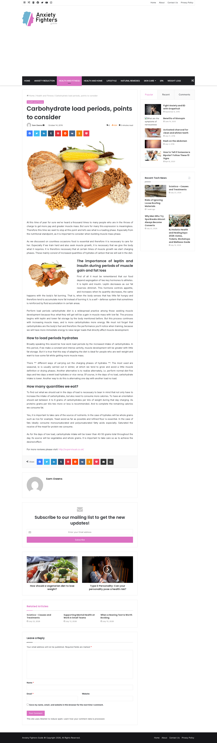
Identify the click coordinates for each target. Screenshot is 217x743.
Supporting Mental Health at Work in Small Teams (79, 616)
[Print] (111, 462)
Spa (161, 81)
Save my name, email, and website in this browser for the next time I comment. (66, 705)
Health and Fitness (69, 81)
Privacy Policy (187, 2)
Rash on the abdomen (175, 140)
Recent (166, 94)
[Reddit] (65, 133)
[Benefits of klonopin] (153, 121)
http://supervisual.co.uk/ (71, 449)
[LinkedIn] (44, 133)
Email (30, 694)
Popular (149, 94)
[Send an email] (43, 125)
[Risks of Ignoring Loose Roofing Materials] (155, 191)
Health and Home (93, 81)
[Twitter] (37, 133)
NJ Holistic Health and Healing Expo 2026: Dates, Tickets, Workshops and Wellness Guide (179, 236)
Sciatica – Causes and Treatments (39, 616)
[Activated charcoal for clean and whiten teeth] (153, 132)
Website (86, 694)
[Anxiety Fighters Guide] (39, 18)
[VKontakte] (72, 133)
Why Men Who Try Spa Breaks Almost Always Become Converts (155, 221)
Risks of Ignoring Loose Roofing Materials (154, 203)
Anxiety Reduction (44, 81)
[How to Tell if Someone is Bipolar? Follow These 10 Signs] (153, 156)
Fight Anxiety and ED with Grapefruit (174, 107)
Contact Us (173, 2)
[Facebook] (30, 133)
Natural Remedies (130, 81)
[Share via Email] (103, 462)
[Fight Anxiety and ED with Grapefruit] (153, 109)
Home (153, 2)
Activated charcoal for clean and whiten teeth (175, 131)
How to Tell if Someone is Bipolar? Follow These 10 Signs (176, 155)
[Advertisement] (108, 54)
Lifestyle (112, 81)
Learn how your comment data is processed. (84, 719)
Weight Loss (174, 81)
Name (30, 682)
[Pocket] (86, 133)
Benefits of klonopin (174, 118)
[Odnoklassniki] (79, 133)
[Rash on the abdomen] (153, 144)
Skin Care (149, 81)
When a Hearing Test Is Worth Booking (116, 616)
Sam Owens (37, 125)
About (162, 2)
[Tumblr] (51, 133)
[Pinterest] (58, 133)
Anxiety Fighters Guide (32, 738)
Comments (184, 94)
